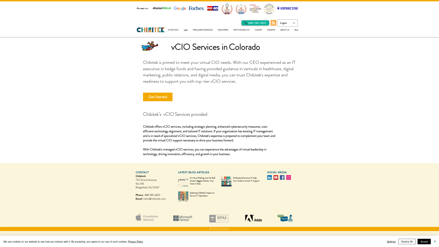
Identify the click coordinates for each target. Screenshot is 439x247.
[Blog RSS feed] (273, 23)
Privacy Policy (135, 241)
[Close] (435, 241)
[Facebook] (282, 177)
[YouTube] (276, 177)
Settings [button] (391, 241)
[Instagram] (288, 177)
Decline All (407, 241)
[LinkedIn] (269, 177)
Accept (424, 241)
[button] (202, 29)
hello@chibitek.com (155, 198)
